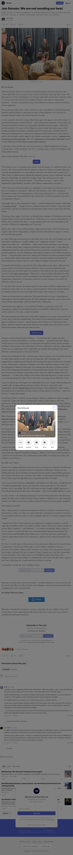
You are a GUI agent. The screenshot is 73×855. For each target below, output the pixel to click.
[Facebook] (28, 442)
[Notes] (44, 442)
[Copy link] (20, 442)
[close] (54, 407)
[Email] (36, 442)
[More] (52, 442)
